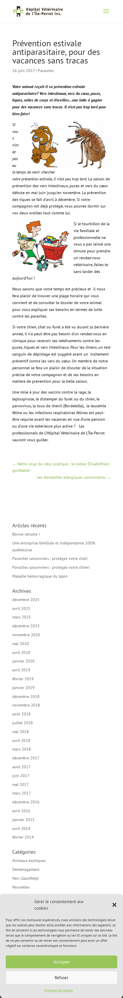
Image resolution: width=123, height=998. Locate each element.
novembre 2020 (26, 634)
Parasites (46, 70)
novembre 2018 (26, 705)
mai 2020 (20, 643)
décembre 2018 (25, 696)
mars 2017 (21, 793)
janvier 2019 (23, 687)
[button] (114, 905)
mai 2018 (20, 731)
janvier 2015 (23, 819)
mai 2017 (20, 784)
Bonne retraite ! (26, 534)
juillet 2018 (22, 722)
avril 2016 (21, 810)
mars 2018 (21, 749)
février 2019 (23, 678)
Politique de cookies (58, 990)
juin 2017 (20, 775)
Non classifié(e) (25, 878)
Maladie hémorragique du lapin (40, 576)
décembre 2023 (25, 625)
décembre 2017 (25, 758)
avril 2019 (21, 669)
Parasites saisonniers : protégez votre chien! (51, 567)
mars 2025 (21, 617)
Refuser (61, 977)
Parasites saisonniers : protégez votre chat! (50, 558)
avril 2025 (21, 608)
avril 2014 (21, 828)
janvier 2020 (23, 661)
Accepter (61, 962)
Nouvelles (20, 887)
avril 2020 (21, 652)
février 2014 (23, 837)
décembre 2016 (25, 802)
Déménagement (25, 869)
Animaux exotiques (29, 860)
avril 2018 (21, 740)
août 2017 (21, 766)
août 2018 (21, 713)
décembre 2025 (25, 599)
